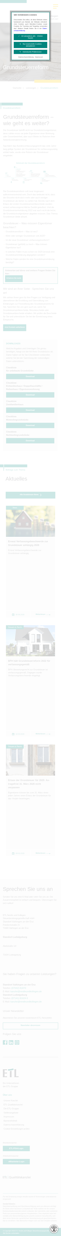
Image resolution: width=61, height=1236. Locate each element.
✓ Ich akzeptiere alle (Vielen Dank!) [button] (30, 37)
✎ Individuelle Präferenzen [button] (31, 52)
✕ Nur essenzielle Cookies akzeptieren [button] (31, 45)
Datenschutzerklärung (26, 57)
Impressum (39, 57)
